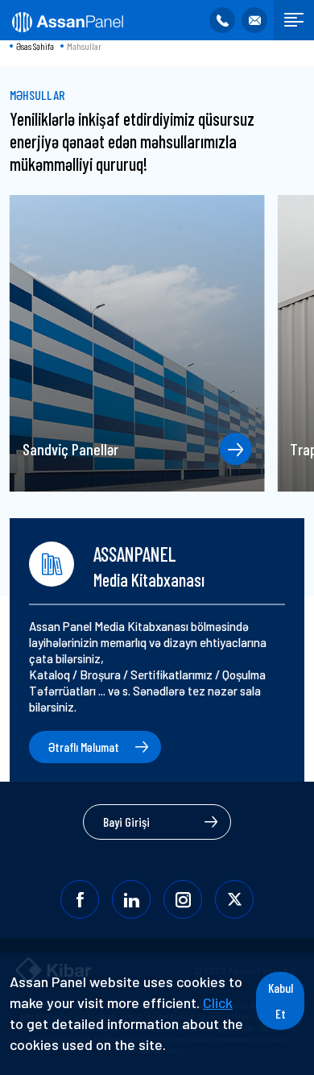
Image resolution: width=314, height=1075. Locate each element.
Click (218, 1002)
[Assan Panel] (66, 20)
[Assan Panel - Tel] (222, 20)
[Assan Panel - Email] (254, 20)
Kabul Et (280, 1000)
